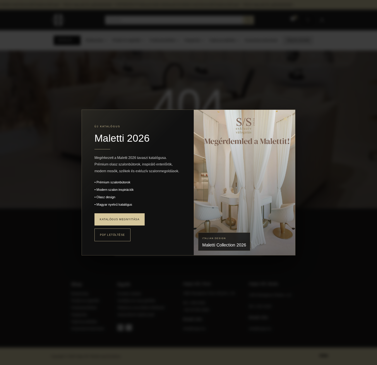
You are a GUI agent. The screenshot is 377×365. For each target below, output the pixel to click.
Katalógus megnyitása (119, 219)
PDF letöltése (112, 234)
